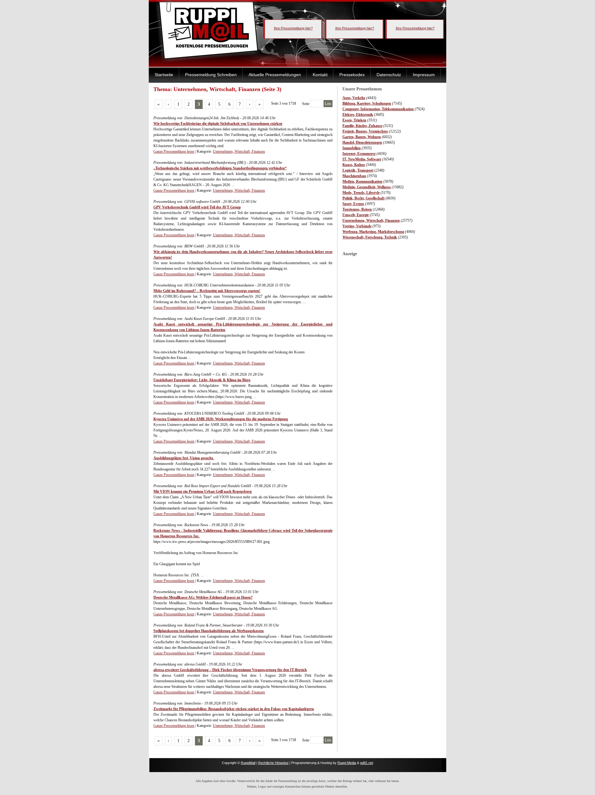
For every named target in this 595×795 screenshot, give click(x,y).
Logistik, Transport (357, 170)
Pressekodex (352, 74)
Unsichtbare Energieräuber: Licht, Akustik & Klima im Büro (201, 380)
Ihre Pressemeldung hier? (293, 28)
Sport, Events (353, 204)
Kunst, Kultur (353, 165)
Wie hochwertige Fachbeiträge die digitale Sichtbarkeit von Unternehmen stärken (217, 123)
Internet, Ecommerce (359, 153)
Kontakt (320, 74)
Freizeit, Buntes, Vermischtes (365, 131)
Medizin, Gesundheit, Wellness (366, 187)
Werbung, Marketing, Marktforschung (373, 231)
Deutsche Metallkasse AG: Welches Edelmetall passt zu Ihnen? (203, 597)
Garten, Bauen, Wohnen (361, 137)
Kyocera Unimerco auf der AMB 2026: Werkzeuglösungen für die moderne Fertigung (220, 419)
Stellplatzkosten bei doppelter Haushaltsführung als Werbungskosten (208, 631)
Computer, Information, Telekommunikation (378, 109)
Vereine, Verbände (357, 226)
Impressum (424, 74)
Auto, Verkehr (353, 98)
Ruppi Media (346, 763)
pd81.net (366, 763)
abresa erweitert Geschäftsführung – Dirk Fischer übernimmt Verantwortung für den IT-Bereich (230, 670)
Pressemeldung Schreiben (211, 74)
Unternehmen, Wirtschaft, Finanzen (371, 220)
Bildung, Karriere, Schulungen (366, 103)
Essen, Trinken (354, 120)
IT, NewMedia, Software (361, 159)
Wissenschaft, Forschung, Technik (369, 237)
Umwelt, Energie (355, 215)
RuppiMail (248, 763)
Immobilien (351, 148)
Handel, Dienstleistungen (362, 142)
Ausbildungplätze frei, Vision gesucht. (183, 458)
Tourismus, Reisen (357, 209)
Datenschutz (389, 74)
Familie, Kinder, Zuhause (362, 126)
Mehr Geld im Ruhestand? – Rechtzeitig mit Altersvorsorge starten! (206, 291)
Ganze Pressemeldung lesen (173, 151)
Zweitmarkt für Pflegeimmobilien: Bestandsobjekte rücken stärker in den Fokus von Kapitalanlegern (233, 709)
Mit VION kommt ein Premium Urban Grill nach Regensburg (202, 491)
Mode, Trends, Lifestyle (361, 192)
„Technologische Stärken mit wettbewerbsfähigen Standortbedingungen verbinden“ (220, 168)
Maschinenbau (354, 176)
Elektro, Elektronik (357, 114)
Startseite (164, 74)
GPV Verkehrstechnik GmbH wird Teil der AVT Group (197, 207)
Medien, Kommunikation (362, 181)
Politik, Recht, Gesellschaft (363, 198)
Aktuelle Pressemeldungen (275, 74)
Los (328, 103)
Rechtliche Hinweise (273, 763)
